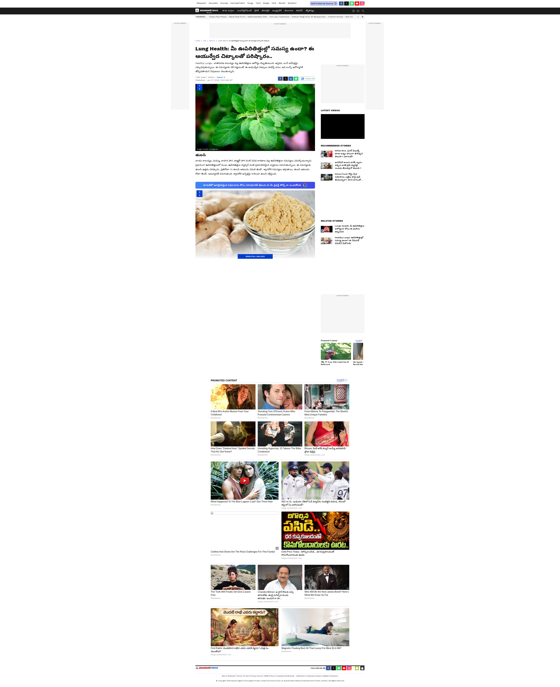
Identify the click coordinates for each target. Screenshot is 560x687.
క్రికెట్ (256, 10)
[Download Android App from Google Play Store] (357, 668)
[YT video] (357, 3)
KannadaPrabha (237, 3)
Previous (358, 16)
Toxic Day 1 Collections (279, 17)
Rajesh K (221, 77)
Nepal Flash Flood (237, 17)
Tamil (258, 3)
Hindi (274, 3)
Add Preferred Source (322, 3)
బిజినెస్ (299, 10)
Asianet (206, 668)
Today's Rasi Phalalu (218, 17)
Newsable (213, 3)
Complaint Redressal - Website (290, 676)
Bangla (266, 3)
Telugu (250, 3)
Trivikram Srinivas (335, 17)
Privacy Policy (256, 676)
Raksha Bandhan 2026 (257, 17)
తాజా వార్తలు (228, 10)
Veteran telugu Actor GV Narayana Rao (309, 17)
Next (362, 16)
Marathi (282, 3)
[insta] (362, 3)
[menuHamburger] (358, 11)
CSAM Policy (269, 676)
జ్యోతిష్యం (310, 10)
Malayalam (201, 3)
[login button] (354, 11)
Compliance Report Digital (316, 676)
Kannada (224, 3)
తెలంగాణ (288, 10)
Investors (334, 676)
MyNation (292, 3)
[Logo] (207, 11)
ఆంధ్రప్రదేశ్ (276, 10)
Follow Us (310, 79)
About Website (228, 676)
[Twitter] (346, 3)
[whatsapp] (351, 3)
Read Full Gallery (255, 256)
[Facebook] (341, 3)
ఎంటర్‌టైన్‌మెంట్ (244, 10)
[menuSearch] (363, 11)
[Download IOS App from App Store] (362, 668)
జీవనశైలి (265, 10)
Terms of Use (243, 676)
